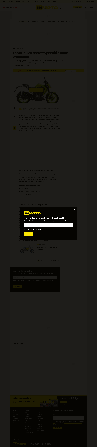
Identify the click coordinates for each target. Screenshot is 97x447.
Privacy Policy (55, 228)
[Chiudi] (75, 209)
